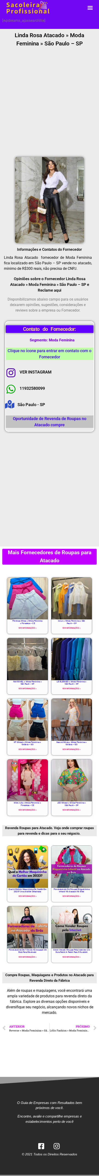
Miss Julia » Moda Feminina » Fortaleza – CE (27, 804)
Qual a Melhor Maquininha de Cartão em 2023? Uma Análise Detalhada (27, 890)
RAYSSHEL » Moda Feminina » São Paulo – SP (27, 682)
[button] (90, 7)
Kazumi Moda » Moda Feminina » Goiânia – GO (71, 743)
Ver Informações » (27, 628)
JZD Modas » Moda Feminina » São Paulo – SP (71, 804)
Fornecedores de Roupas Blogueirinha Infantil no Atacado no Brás (72, 890)
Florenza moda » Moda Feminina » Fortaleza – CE (27, 622)
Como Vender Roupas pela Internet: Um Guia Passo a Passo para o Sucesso (71, 951)
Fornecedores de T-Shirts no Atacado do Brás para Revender (27, 951)
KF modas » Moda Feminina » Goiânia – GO (27, 743)
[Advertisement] (49, 102)
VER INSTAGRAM (36, 372)
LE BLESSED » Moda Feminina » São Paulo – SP (72, 682)
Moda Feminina (62, 340)
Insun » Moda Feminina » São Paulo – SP (71, 622)
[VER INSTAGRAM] (11, 373)
